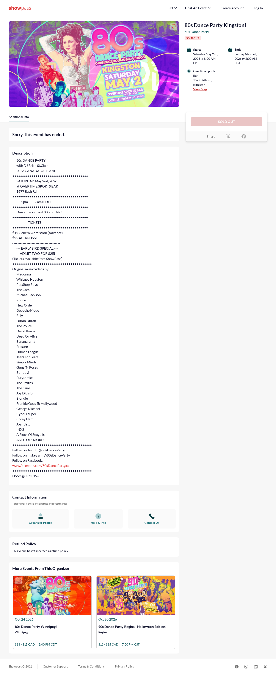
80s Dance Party (197, 32)
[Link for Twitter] (265, 666)
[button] (19, 118)
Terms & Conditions (91, 666)
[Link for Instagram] (246, 666)
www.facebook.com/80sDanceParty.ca (40, 465)
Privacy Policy (124, 666)
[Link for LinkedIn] (256, 666)
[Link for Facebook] (237, 666)
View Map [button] (200, 89)
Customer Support (55, 666)
